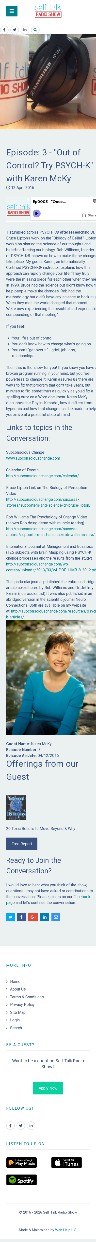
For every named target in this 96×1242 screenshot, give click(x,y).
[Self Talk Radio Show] (48, 11)
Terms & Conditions (27, 997)
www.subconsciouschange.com (33, 458)
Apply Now (48, 1088)
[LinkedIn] (31, 1125)
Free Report (22, 843)
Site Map (18, 1012)
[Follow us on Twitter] (20, 1125)
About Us (18, 989)
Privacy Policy (22, 1004)
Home (15, 981)
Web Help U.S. (66, 1230)
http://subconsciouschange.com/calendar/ (42, 476)
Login (15, 1020)
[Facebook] (10, 1125)
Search (16, 1028)
